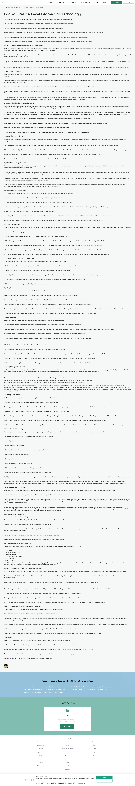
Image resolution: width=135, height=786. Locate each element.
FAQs (40, 755)
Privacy (67, 745)
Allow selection (104, 780)
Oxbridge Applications (40, 752)
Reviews (41, 748)
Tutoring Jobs (40, 765)
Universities (67, 765)
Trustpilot (94, 755)
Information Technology (10, 7)
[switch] (54, 783)
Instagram (94, 752)
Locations (67, 759)
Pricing (40, 759)
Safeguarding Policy (67, 752)
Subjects (40, 762)
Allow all (104, 777)
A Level (19, 7)
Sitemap (67, 769)
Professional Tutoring (85, 2)
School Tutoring (60, 2)
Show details (80, 783)
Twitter (94, 748)
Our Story (67, 741)
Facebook (94, 745)
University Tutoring (72, 2)
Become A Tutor (105, 2)
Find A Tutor (116, 2)
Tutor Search (50, 2)
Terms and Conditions (67, 748)
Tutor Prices (95, 2)
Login (129, 2)
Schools (67, 762)
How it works (40, 745)
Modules (67, 755)
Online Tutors (40, 741)
